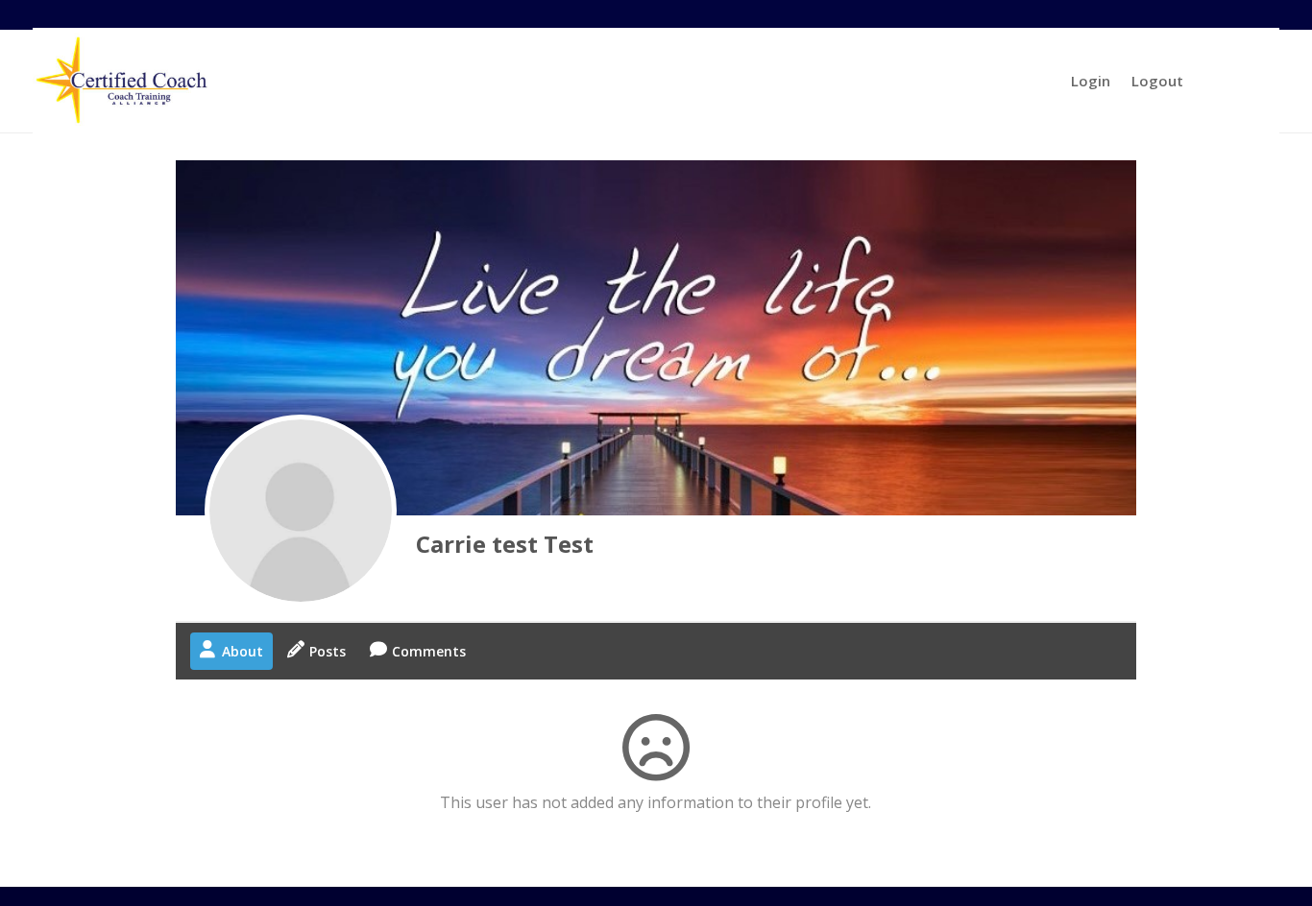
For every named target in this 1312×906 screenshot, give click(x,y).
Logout (1157, 80)
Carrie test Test (505, 544)
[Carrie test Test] (301, 511)
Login (1090, 80)
